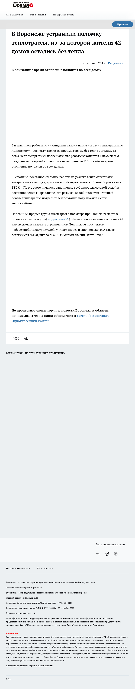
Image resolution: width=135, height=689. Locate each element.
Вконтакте (100, 316)
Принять (122, 24)
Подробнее (98, 625)
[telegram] (27, 338)
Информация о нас (63, 14)
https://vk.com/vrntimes (17, 653)
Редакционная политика (18, 568)
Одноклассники (24, 321)
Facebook (84, 316)
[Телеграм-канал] (107, 553)
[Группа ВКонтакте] (98, 553)
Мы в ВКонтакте (15, 14)
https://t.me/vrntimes (118, 650)
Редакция (115, 63)
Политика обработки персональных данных (29, 665)
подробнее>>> (58, 219)
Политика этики (45, 568)
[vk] (16, 338)
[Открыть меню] (7, 5)
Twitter (43, 321)
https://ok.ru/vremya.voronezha (44, 653)
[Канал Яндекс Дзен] (115, 553)
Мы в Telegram (38, 14)
